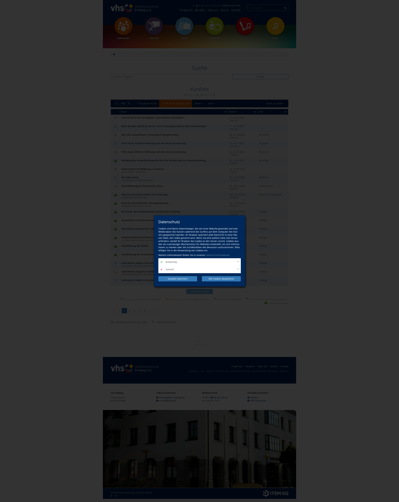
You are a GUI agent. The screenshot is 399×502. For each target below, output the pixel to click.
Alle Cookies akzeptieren (221, 278)
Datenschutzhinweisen (218, 255)
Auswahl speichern (178, 278)
